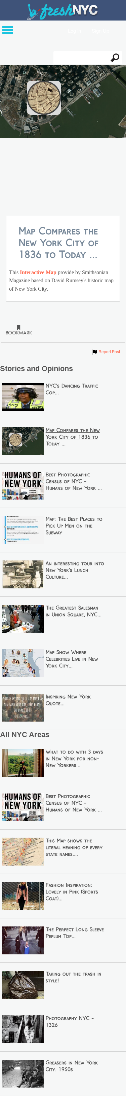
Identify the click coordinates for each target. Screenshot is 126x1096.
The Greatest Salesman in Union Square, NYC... (73, 611)
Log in (74, 30)
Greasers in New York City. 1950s (72, 1066)
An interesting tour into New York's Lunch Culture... (75, 570)
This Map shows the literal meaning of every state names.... (74, 848)
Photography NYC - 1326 (70, 1022)
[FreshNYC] (63, 19)
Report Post (105, 351)
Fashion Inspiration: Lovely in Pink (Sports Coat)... (72, 892)
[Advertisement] (63, 177)
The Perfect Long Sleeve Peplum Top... (75, 933)
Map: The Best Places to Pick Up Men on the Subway (74, 526)
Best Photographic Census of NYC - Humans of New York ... (74, 482)
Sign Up (100, 30)
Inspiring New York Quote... (68, 700)
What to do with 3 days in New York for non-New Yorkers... (74, 759)
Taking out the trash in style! (73, 977)
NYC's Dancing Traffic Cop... (72, 389)
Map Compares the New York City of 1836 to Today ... (73, 437)
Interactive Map (37, 272)
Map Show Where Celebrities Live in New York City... (72, 659)
